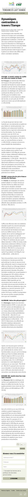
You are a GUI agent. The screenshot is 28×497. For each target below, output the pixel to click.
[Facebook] (18, 444)
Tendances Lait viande (14, 10)
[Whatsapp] (24, 444)
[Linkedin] (21, 444)
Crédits (13, 490)
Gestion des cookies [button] (21, 490)
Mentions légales (5, 490)
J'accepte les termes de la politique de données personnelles (12, 473)
